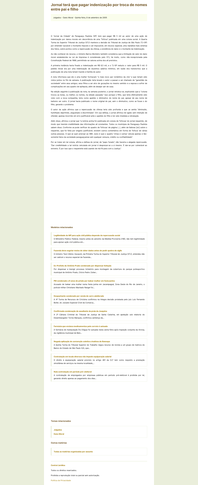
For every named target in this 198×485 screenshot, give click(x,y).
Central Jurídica (58, 465)
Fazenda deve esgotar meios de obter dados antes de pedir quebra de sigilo (88, 250)
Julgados (58, 430)
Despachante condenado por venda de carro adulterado (79, 296)
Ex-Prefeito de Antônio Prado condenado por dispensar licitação (82, 266)
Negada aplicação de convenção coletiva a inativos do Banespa (82, 341)
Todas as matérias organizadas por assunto (73, 451)
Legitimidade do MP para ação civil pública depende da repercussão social (87, 235)
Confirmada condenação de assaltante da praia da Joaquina (80, 311)
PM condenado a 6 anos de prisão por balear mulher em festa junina (84, 281)
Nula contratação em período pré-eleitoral (73, 372)
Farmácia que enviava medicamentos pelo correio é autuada (81, 326)
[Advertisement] (99, 26)
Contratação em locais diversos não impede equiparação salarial (82, 356)
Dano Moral (59, 434)
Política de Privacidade (61, 480)
